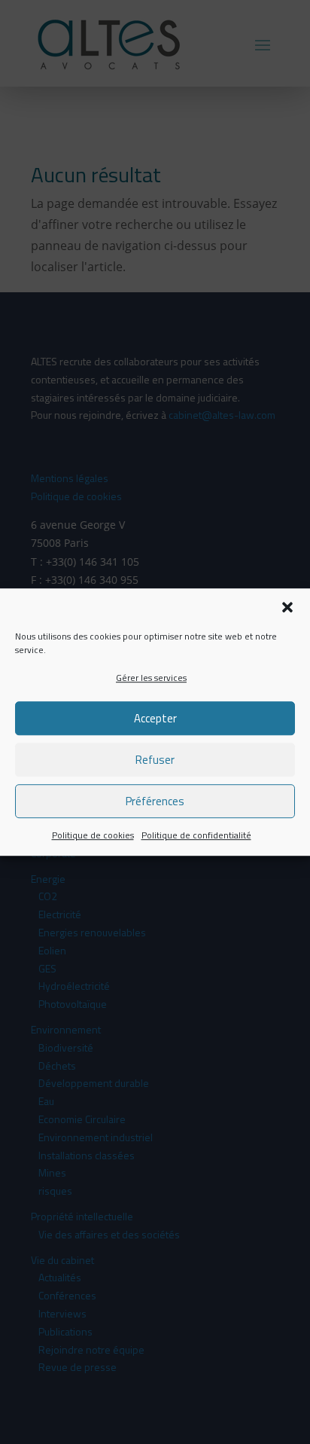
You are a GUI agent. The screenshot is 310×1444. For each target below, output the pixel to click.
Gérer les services (151, 677)
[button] (287, 607)
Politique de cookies (93, 836)
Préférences (155, 801)
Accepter (155, 718)
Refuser (155, 759)
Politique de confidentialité (196, 836)
